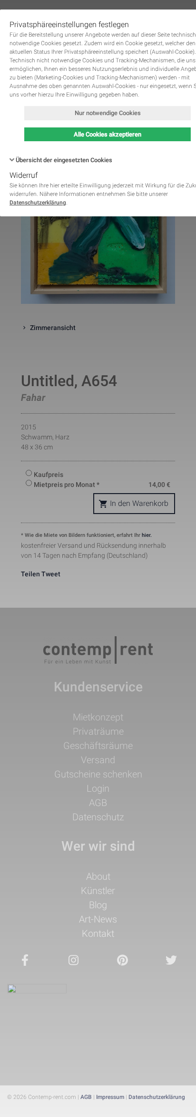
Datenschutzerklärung (38, 202)
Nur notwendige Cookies (108, 113)
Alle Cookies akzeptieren (107, 134)
